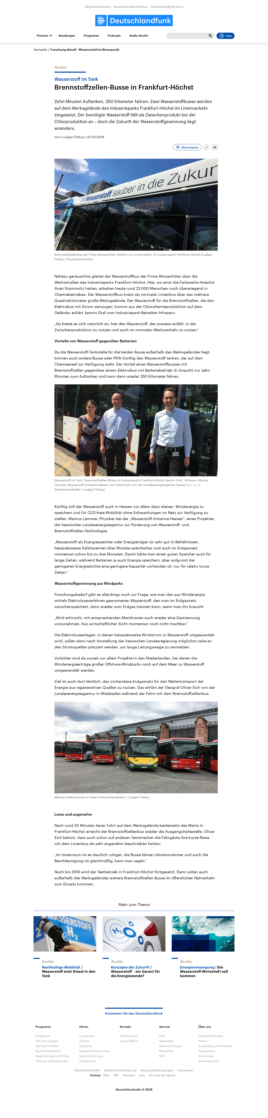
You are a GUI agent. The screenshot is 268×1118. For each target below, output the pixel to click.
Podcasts (114, 35)
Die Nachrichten (47, 1046)
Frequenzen (87, 1061)
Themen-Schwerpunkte (52, 1061)
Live (229, 35)
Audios (84, 1041)
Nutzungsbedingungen (156, 1070)
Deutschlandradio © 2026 (134, 1089)
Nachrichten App (91, 1056)
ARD (106, 1075)
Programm (91, 35)
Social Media (129, 1041)
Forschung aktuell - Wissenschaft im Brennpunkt (84, 49)
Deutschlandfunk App (94, 1051)
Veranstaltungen (170, 1046)
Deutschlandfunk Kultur (131, 6)
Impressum (185, 1070)
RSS (162, 1056)
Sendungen (67, 35)
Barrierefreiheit (208, 1061)
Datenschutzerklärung (120, 1070)
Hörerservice (129, 1036)
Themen (42, 35)
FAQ (162, 1036)
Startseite (40, 49)
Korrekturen (206, 1056)
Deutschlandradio (97, 6)
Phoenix (129, 1075)
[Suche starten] (210, 36)
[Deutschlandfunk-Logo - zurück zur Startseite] (134, 20)
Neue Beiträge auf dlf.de (52, 1056)
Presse (202, 1041)
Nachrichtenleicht (48, 1051)
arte (142, 1075)
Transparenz (206, 1051)
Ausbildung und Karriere (215, 1046)
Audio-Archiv (138, 35)
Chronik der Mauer (162, 1075)
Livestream (87, 1036)
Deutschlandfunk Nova (167, 6)
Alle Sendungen (47, 1041)
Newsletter (166, 1041)
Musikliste (166, 1051)
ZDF (116, 1075)
